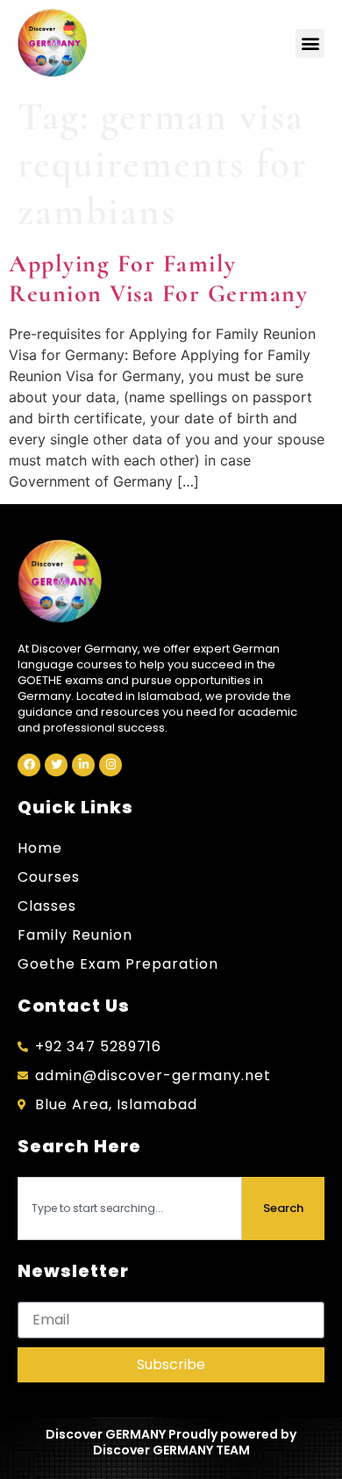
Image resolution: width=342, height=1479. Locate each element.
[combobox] (130, 1208)
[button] (310, 43)
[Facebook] (29, 765)
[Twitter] (56, 765)
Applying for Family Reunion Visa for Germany (158, 278)
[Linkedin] (83, 765)
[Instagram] (110, 765)
